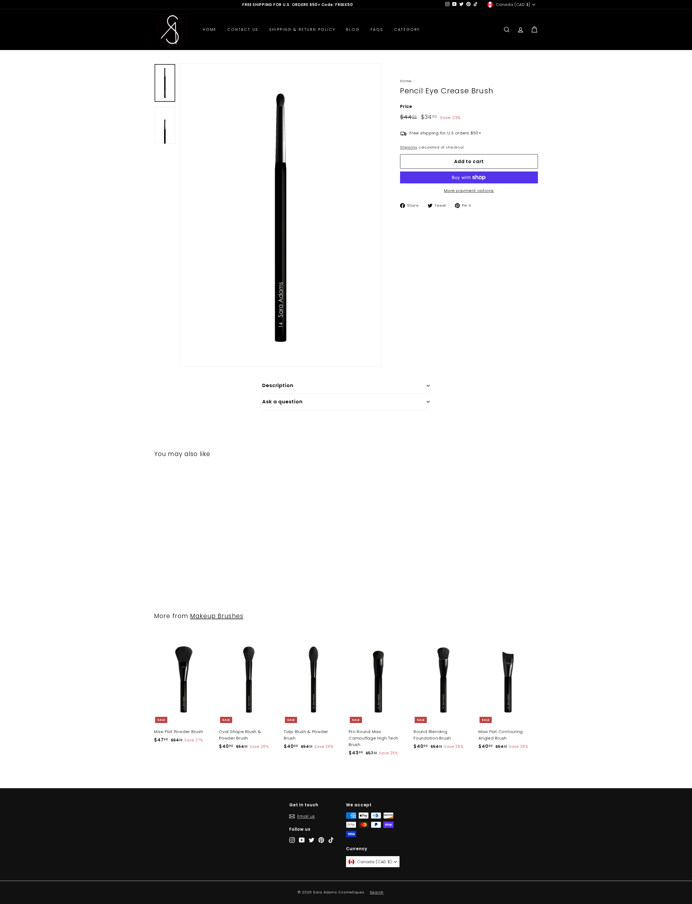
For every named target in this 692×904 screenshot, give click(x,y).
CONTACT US (242, 29)
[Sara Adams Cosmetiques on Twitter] (311, 840)
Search (377, 892)
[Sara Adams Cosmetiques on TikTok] (331, 840)
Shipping (408, 147)
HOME (210, 29)
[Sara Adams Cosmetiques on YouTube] (302, 840)
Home (406, 81)
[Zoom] (281, 215)
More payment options (469, 190)
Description (278, 385)
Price (406, 106)
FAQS (377, 29)
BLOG (353, 29)
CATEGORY (407, 29)
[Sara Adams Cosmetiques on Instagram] (292, 840)
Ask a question (282, 401)
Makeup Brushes (216, 616)
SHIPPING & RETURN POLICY (302, 29)
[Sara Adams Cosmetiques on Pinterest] (321, 840)
